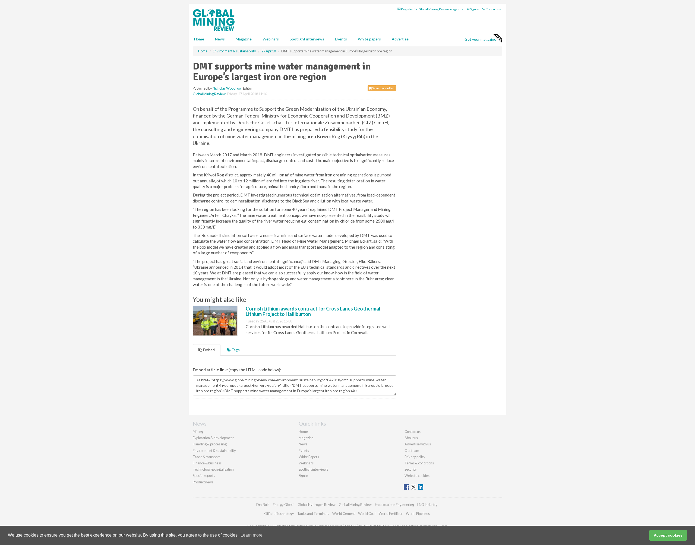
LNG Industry (427, 504)
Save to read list (383, 88)
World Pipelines (418, 513)
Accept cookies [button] (668, 535)
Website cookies (417, 475)
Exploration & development (213, 438)
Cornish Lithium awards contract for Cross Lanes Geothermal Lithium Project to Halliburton (313, 311)
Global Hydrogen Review (317, 504)
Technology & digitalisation (213, 469)
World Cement (343, 513)
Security (411, 469)
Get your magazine (480, 39)
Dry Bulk (263, 504)
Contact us (493, 9)
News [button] (220, 39)
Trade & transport (206, 457)
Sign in (474, 9)
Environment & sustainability (214, 450)
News (303, 444)
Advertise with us (418, 444)
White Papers (309, 457)
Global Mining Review (209, 94)
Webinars (271, 39)
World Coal (366, 513)
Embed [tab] (208, 349)
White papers (369, 39)
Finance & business (207, 463)
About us (411, 438)
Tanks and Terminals (313, 513)
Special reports (204, 475)
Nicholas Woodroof (227, 88)
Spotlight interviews (307, 39)
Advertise (400, 39)
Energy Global (283, 504)
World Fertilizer (391, 513)
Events (341, 39)
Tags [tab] (235, 349)
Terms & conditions (419, 463)
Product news (203, 482)
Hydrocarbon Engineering (394, 504)
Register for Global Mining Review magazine (431, 9)
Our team (412, 450)
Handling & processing (210, 444)
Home (199, 39)
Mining (198, 431)
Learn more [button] (252, 535)
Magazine (244, 39)
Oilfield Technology (279, 513)
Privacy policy (415, 457)
